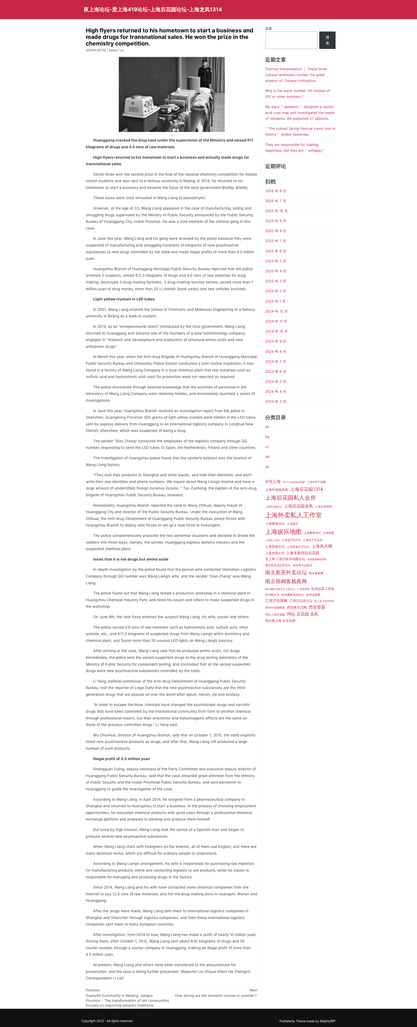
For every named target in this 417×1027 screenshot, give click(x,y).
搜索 (268, 28)
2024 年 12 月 (276, 311)
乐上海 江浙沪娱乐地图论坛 (285, 559)
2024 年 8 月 (275, 351)
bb (267, 436)
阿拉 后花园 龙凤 (302, 614)
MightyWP (328, 1021)
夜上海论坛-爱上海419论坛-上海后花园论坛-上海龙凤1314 (153, 9)
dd (267, 456)
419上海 (273, 481)
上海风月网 (322, 546)
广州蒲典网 (303, 589)
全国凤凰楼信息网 (316, 559)
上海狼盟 (328, 532)
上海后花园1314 (306, 489)
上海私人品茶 (272, 540)
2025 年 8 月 (275, 231)
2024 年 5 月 (275, 381)
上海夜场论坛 (275, 524)
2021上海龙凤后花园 (294, 482)
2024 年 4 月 (275, 391)
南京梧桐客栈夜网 (286, 581)
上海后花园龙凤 (298, 506)
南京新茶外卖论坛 (286, 572)
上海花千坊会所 (313, 540)
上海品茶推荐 (323, 506)
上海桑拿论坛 (312, 532)
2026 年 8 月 (275, 191)
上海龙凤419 (274, 553)
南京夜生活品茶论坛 (278, 565)
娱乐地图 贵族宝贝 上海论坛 (280, 589)
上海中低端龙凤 (276, 490)
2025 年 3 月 (275, 281)
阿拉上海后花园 (275, 614)
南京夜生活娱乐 (303, 565)
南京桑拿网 (316, 573)
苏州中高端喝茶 (275, 607)
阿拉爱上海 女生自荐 (280, 621)
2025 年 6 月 (275, 251)
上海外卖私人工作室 (293, 515)
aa (122, 50)
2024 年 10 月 (276, 331)
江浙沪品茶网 (276, 600)
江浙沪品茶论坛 (301, 601)
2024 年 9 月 (275, 341)
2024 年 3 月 (275, 401)
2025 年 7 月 (275, 241)
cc (267, 446)
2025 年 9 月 (275, 221)
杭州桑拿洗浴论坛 (292, 594)
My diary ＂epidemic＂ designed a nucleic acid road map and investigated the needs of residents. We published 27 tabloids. (300, 113)
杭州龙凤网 (313, 594)
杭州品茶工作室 (322, 589)
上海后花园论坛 (273, 506)
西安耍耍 (317, 607)
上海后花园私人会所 (290, 497)
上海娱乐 (292, 523)
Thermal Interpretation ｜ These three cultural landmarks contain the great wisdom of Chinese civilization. (296, 75)
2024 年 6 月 (275, 371)
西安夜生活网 (297, 607)
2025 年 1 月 (275, 301)
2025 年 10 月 (276, 211)
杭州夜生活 (272, 594)
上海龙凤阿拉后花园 (302, 553)
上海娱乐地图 (283, 531)
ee (267, 466)
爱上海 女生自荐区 (324, 601)
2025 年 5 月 (275, 261)
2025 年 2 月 (275, 291)
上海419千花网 (316, 482)
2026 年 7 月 (275, 201)
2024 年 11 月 (276, 321)
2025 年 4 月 (275, 271)
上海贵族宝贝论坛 (298, 546)
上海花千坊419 (291, 540)
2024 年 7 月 (275, 361)
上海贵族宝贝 (275, 547)
